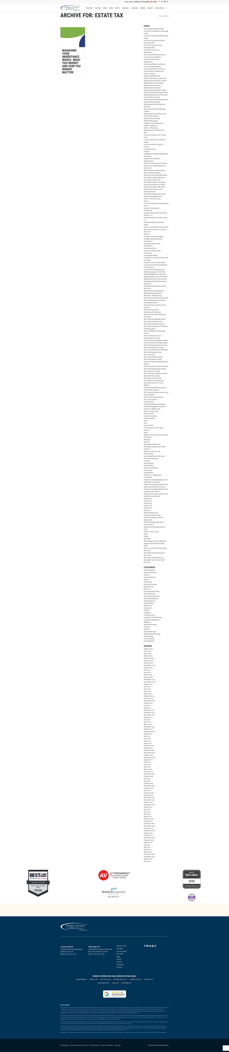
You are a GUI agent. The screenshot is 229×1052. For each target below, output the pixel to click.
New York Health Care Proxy (154, 347)
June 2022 (147, 722)
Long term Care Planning (152, 617)
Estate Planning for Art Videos (154, 184)
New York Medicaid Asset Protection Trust (153, 353)
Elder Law (147, 589)
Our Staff (147, 562)
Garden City (148, 210)
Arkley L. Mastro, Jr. (151, 125)
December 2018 (149, 786)
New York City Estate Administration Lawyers (152, 311)
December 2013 (149, 854)
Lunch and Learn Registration (154, 269)
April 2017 (147, 814)
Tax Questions (149, 465)
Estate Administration (152, 591)
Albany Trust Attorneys (152, 118)
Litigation (147, 613)
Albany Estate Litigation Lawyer (155, 90)
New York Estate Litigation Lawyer (156, 340)
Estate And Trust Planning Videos (155, 175)
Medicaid (147, 622)
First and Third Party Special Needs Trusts (156, 204)
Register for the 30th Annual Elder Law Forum (156, 436)
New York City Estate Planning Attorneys (154, 315)
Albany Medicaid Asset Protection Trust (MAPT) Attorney (156, 96)
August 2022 (148, 717)
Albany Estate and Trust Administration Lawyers (152, 86)
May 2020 (147, 767)
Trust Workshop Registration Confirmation (154, 523)
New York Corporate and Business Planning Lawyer (156, 327)
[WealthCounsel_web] (113, 892)
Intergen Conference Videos (154, 236)
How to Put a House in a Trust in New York (155, 230)
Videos (146, 536)
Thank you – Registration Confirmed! (153, 476)
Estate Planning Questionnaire (154, 194)
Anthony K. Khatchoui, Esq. (154, 123)
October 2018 (148, 788)
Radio (146, 432)
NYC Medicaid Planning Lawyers (155, 388)
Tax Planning (148, 636)
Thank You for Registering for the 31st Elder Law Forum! (156, 490)
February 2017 (149, 819)
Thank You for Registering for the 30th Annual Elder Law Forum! (156, 485)
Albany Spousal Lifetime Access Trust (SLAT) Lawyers (155, 115)
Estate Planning (149, 594)
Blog (145, 133)
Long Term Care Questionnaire (154, 262)
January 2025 (148, 677)
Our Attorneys (149, 402)
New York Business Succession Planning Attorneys (154, 301)
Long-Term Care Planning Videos (155, 265)
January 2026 (148, 661)
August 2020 (148, 760)
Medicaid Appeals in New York (154, 272)
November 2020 (149, 753)
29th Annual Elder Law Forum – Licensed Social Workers (155, 56)
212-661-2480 (99, 954)
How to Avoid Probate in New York (156, 227)
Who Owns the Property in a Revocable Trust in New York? (154, 559)
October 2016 (148, 828)
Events (146, 201)
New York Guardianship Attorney (155, 345)
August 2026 (148, 649)
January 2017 (148, 821)
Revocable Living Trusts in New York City (155, 448)
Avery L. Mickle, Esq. (151, 128)
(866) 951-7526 (151, 2)
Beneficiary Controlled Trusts (154, 130)
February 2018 (149, 793)
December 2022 (149, 712)
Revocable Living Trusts (152, 444)
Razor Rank (165, 1045)
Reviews (146, 442)
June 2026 (147, 651)
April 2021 (147, 741)
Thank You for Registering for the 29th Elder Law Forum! (156, 481)
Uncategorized (149, 641)
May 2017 (147, 812)
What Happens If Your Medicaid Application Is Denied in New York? (155, 543)
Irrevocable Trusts (150, 248)
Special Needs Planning (152, 634)
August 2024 (148, 684)
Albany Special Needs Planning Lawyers (155, 110)
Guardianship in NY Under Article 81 (155, 219)
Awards (146, 580)
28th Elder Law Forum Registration (151, 51)
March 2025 (148, 675)
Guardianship (148, 603)
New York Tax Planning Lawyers (155, 369)
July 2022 (147, 720)
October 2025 (148, 663)
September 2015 (149, 838)
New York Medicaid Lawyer (153, 357)
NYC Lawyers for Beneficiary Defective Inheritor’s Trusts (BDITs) (154, 383)
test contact (148, 470)
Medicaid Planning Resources (154, 291)
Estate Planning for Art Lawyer (155, 182)
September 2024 (149, 682)
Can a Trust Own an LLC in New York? (155, 136)
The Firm (147, 510)
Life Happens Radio (151, 255)
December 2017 (149, 797)
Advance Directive (150, 572)
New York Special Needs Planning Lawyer (155, 363)
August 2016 (148, 833)
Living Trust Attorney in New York (156, 258)
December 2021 (149, 727)
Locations (147, 260)
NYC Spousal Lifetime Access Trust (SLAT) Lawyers (156, 393)
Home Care (148, 605)
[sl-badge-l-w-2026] (192, 879)
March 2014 (148, 852)
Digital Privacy (149, 587)
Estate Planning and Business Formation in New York (154, 178)
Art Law (146, 575)
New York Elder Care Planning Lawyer (154, 332)
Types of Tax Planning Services (154, 527)
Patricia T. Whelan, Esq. (152, 409)
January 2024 (148, 698)
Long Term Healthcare (152, 620)
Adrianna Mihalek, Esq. (152, 76)
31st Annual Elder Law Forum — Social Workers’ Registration (155, 70)
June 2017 (147, 809)
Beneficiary (148, 582)
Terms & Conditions (151, 468)
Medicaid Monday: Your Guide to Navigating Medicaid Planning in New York (155, 281)
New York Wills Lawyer (152, 376)
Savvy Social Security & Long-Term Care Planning (154, 457)
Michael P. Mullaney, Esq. (153, 295)
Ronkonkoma (148, 454)
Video (146, 534)
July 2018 (147, 790)
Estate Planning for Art (152, 596)
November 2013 (149, 857)
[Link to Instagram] (167, 1)
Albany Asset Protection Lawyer (155, 81)
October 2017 (148, 802)
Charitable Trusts (150, 149)
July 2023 (147, 705)
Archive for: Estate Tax (91, 15)
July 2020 (147, 762)
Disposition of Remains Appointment (152, 159)
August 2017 (148, 807)
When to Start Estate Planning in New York (155, 549)
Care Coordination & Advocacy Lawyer (154, 141)
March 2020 (148, 769)
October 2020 (148, 755)
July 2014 (147, 845)
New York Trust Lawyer (152, 371)
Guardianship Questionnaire (154, 222)
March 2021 (148, 743)
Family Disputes (149, 601)
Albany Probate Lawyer (152, 102)
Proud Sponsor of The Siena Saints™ (153, 429)
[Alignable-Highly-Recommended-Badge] (191, 897)
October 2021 (148, 729)
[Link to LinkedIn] (162, 1)
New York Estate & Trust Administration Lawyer (152, 337)
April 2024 (147, 691)
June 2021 (147, 738)
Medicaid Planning (150, 624)
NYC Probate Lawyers (151, 390)
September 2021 (149, 731)
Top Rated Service (118, 994)
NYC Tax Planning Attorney (153, 397)
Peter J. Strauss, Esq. (151, 411)
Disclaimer (147, 156)
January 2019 (148, 783)
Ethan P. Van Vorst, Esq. (152, 199)
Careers (119, 962)
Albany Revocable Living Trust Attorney (154, 105)
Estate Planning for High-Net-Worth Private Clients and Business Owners (155, 189)
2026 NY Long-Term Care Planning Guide (153, 46)
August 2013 (148, 859)
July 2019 (147, 779)
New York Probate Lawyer (153, 359)
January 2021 (148, 748)
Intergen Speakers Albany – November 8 (153, 240)
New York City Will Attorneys (154, 324)
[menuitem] (89, 8)
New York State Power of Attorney (156, 366)
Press (146, 421)
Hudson (146, 234)
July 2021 (147, 736)
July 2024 (147, 686)
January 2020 (148, 772)
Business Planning (150, 584)
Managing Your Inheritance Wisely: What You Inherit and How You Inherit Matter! (71, 61)
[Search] (167, 8)
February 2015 (149, 840)
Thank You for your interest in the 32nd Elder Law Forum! (156, 495)
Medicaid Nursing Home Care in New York (155, 287)
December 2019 (149, 774)
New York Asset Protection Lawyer (156, 298)
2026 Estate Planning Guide (153, 29)
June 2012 (147, 861)
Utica (145, 529)
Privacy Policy (148, 425)
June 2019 (147, 781)
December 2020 (149, 750)
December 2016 (149, 823)
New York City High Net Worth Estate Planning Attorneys (154, 320)
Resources (147, 440)
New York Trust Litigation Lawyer (155, 373)
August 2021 (148, 734)
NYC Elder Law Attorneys (153, 378)
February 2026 (149, 658)
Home (146, 225)
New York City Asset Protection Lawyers (155, 306)
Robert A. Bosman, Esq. (152, 451)
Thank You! (148, 499)
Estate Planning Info (151, 598)
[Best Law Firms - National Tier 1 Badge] (38, 883)
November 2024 (149, 679)
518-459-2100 (71, 954)
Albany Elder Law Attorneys (154, 83)
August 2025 (148, 668)
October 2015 (148, 835)
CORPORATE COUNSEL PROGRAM (156, 154)
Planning (147, 627)
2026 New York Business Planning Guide (156, 32)
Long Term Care (149, 615)
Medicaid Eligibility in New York (155, 274)
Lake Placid (148, 253)
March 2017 (148, 816)
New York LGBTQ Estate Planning (155, 350)
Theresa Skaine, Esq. (151, 513)
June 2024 (147, 689)
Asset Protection (150, 577)
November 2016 (149, 826)
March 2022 (148, 724)
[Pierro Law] (70, 8)
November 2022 (149, 715)
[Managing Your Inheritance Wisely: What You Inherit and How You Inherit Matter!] (72, 37)
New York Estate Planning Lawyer (156, 343)
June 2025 (147, 672)
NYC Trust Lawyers (150, 399)
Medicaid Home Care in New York (155, 277)
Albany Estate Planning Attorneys (156, 92)
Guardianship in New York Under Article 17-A (155, 214)
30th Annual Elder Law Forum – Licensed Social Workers (155, 65)
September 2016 (149, 831)
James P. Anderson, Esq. (152, 251)
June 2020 (147, 764)
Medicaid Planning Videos (153, 293)
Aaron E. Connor (150, 74)
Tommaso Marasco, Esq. (152, 515)
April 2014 (147, 849)
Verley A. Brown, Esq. (151, 532)
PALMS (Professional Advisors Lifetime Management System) (155, 405)
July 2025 (147, 670)
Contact (146, 151)
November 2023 (149, 701)
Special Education (150, 631)
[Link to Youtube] (164, 1)
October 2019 (148, 776)
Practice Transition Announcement (150, 417)
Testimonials (148, 472)
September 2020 (149, 757)
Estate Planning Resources (153, 196)
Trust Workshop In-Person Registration (153, 518)
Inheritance (148, 608)
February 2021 (149, 745)
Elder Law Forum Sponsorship (154, 170)
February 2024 (149, 696)
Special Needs (149, 463)
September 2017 (149, 805)
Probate (146, 629)
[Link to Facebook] (159, 1)
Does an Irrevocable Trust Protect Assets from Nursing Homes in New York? (155, 165)
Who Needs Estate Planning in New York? (154, 554)
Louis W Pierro (149, 267)
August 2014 (148, 842)
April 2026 (147, 653)
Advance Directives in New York (155, 78)
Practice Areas (149, 413)
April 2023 (147, 708)
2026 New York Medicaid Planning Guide (156, 37)
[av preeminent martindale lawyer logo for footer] (113, 875)
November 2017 (149, 800)
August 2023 (148, 703)
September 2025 (149, 665)
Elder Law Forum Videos (152, 173)
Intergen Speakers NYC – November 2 (153, 245)
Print (145, 423)
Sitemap (147, 461)
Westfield (147, 539)
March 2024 (148, 694)
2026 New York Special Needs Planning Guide (154, 41)
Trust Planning (149, 639)
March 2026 (148, 656)
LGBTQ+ (147, 610)
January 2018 (148, 795)
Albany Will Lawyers (151, 121)
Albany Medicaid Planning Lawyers (156, 99)
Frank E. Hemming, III (152, 208)
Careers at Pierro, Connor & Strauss (153, 145)
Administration (149, 570)
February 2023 (149, 710)
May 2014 (147, 847)
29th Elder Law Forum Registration (151, 60)
